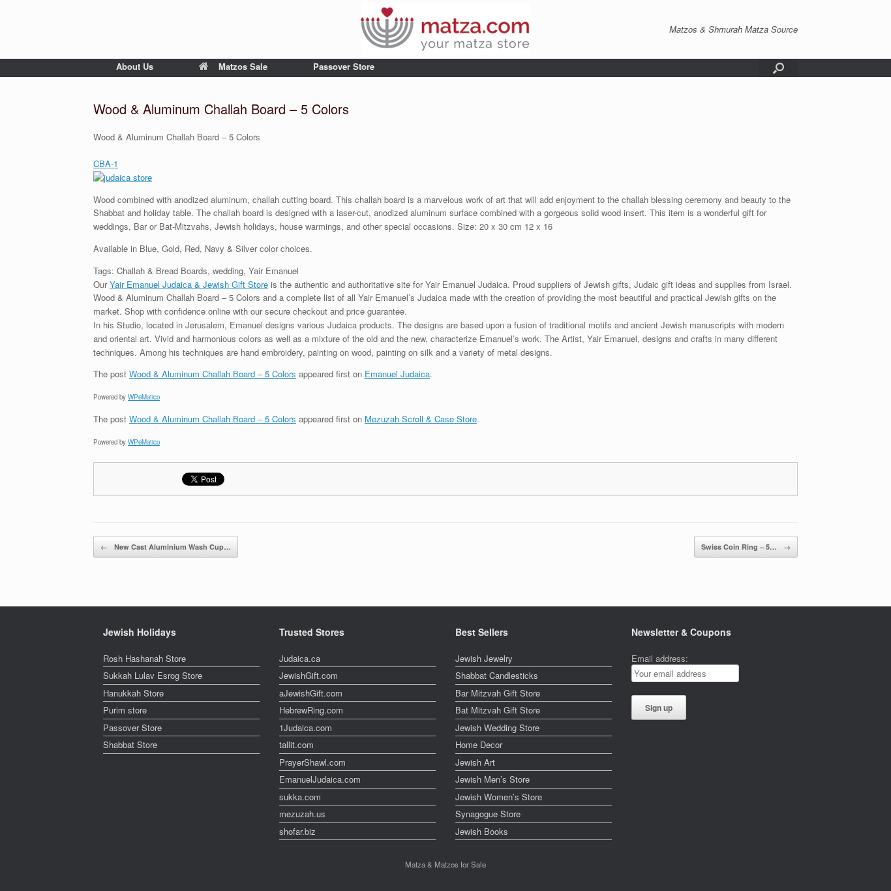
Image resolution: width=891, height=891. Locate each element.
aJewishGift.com (310, 693)
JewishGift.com (308, 675)
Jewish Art (475, 762)
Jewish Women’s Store (498, 796)
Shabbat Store (130, 744)
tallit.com (296, 744)
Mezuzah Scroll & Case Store (421, 419)
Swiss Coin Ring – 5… (746, 547)
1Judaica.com (305, 727)
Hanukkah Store (133, 693)
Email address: (659, 658)
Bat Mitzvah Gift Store (497, 710)
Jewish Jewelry (484, 658)
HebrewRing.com (311, 710)
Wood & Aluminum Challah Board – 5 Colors (212, 373)
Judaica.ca (299, 658)
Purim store (125, 710)
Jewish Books (481, 831)
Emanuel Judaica (397, 373)
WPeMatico (144, 396)
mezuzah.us (302, 813)
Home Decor (478, 744)
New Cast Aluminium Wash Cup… (165, 547)
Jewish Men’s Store (492, 779)
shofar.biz (297, 831)
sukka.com (300, 796)
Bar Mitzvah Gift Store (497, 693)
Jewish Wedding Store (497, 727)
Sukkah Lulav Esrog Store (152, 675)
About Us (134, 66)
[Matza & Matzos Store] (445, 29)
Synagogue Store (488, 813)
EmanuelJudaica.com (320, 779)
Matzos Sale (243, 66)
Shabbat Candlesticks (496, 675)
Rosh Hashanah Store (144, 658)
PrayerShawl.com (312, 762)
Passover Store (343, 66)
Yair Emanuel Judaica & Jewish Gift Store (189, 284)
